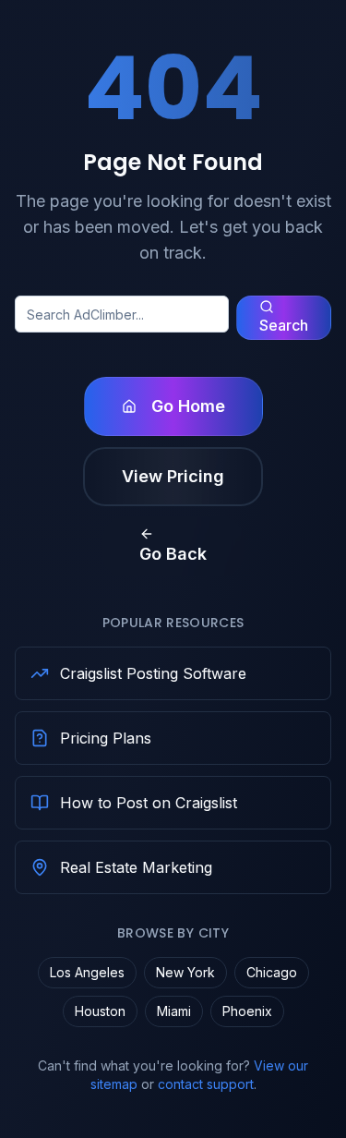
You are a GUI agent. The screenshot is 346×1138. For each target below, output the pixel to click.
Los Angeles (87, 972)
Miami (174, 1011)
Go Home (188, 406)
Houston (100, 1011)
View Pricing (173, 476)
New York (185, 972)
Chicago (271, 972)
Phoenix (247, 1011)
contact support (206, 1084)
